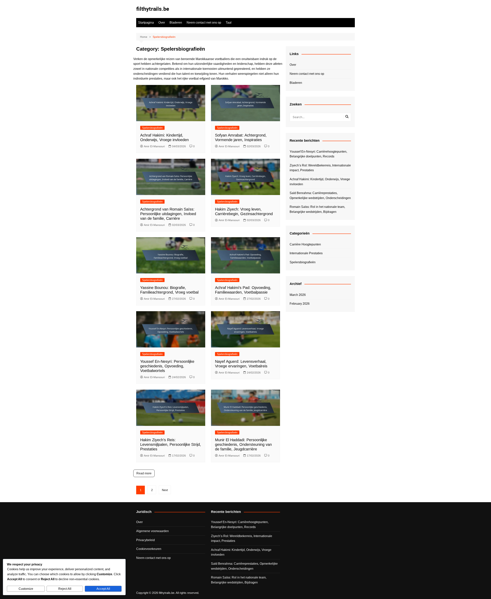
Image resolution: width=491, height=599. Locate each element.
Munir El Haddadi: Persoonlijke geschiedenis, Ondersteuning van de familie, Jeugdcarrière (243, 444)
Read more (144, 473)
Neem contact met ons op (204, 22)
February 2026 (300, 303)
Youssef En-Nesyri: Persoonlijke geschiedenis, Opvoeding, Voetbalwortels (167, 366)
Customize (26, 588)
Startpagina (146, 22)
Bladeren (176, 22)
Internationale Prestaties (306, 253)
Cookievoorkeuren (148, 548)
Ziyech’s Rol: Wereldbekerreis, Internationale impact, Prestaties (320, 168)
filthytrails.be (152, 9)
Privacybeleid (145, 540)
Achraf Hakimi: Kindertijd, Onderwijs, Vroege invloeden (320, 182)
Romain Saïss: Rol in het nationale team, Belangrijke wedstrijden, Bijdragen (317, 209)
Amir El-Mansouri (154, 146)
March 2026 (298, 294)
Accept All (103, 588)
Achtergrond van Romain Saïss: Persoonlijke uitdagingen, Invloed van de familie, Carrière (168, 214)
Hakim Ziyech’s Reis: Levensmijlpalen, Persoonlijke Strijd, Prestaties (170, 444)
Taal (228, 22)
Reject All (64, 588)
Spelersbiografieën (152, 127)
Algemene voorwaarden (152, 531)
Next (165, 490)
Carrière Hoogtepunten (305, 244)
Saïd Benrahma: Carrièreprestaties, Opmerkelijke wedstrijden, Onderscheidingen (320, 195)
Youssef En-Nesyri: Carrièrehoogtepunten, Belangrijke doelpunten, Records (318, 154)
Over (161, 22)
